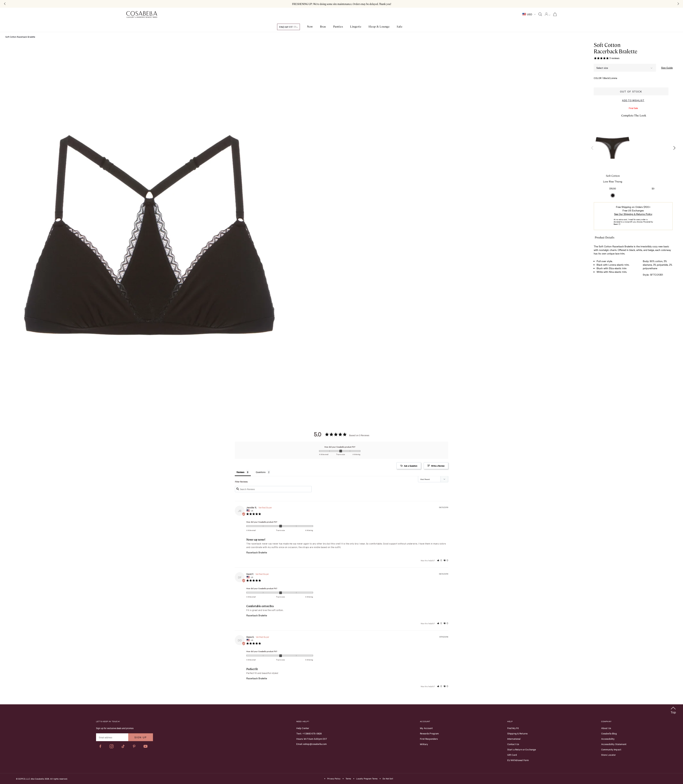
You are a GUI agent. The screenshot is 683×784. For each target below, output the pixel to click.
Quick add (613, 160)
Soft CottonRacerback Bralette (615, 48)
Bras (323, 26)
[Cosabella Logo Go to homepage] (141, 14)
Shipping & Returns (517, 733)
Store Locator (608, 754)
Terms (348, 778)
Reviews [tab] (240, 472)
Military (424, 744)
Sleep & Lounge (379, 26)
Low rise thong (612, 181)
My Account (426, 728)
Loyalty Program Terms (367, 778)
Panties (338, 26)
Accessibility (608, 738)
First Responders (429, 738)
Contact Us (513, 744)
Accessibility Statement (613, 744)
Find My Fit (286, 27)
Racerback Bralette (256, 552)
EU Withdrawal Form (518, 760)
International (514, 738)
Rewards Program (429, 733)
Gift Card (512, 754)
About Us (606, 728)
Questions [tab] (261, 472)
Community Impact (611, 749)
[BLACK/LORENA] (612, 195)
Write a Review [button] (437, 465)
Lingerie (355, 26)
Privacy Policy (333, 778)
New (310, 26)
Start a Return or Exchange (521, 749)
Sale (399, 26)
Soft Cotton (613, 175)
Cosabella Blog (609, 733)
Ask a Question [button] (410, 465)
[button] (674, 148)
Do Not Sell (388, 778)
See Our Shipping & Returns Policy (633, 214)
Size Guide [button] (667, 67)
